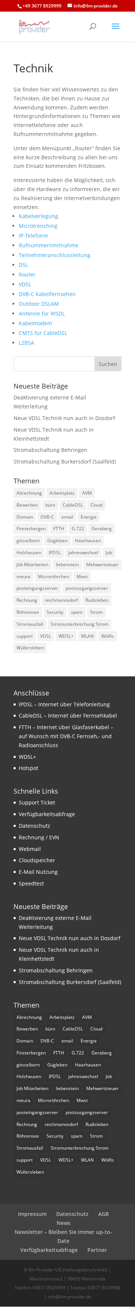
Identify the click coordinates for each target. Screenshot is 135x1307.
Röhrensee (27, 612)
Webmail (30, 848)
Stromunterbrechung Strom (79, 624)
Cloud (96, 505)
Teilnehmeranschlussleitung (54, 255)
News (63, 1222)
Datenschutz (34, 825)
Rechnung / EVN (39, 837)
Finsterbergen (31, 528)
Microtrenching (38, 225)
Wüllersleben (30, 648)
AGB (103, 1213)
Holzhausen (28, 552)
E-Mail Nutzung (38, 871)
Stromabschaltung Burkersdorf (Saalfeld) (65, 461)
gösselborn (28, 540)
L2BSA (26, 342)
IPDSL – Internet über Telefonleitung (64, 704)
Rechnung (26, 600)
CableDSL (73, 505)
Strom (96, 612)
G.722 (78, 528)
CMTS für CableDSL (43, 332)
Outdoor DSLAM (39, 303)
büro (50, 505)
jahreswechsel (83, 552)
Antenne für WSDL (42, 313)
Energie (89, 517)
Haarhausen (88, 540)
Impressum (32, 1213)
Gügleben (57, 540)
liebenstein (67, 564)
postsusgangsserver (87, 588)
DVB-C (47, 517)
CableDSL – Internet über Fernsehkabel (68, 715)
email (67, 517)
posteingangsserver (37, 588)
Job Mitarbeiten (32, 564)
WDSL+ (66, 636)
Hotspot (28, 768)
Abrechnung (29, 493)
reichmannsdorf (61, 600)
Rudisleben (97, 600)
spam (76, 612)
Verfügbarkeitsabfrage (47, 814)
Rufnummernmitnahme (48, 245)
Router (27, 274)
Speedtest (31, 883)
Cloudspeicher (37, 860)
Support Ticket (37, 802)
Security (54, 612)
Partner (97, 1249)
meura (23, 576)
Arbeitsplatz (62, 493)
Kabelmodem (35, 323)
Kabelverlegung (38, 216)
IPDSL (55, 552)
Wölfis (107, 636)
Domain (24, 517)
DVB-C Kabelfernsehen (47, 294)
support (24, 636)
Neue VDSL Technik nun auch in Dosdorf (64, 418)
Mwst (82, 576)
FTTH (58, 528)
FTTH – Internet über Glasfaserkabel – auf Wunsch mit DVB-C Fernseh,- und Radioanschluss (66, 736)
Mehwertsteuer (102, 564)
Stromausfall (29, 624)
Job (109, 552)
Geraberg (102, 528)
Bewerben (27, 505)
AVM (87, 493)
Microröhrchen (53, 576)
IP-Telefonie (33, 235)
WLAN (87, 636)
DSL (23, 264)
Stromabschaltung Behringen (50, 449)
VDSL (25, 284)
